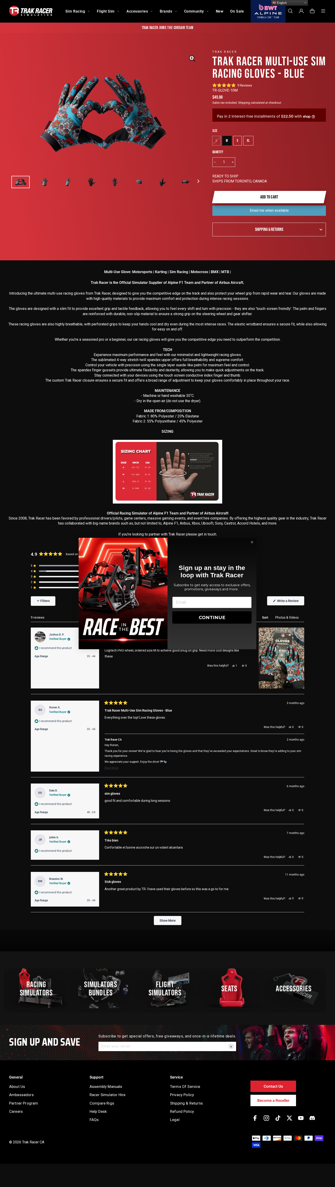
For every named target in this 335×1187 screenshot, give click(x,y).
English (281, 3)
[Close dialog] (252, 542)
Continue (212, 617)
